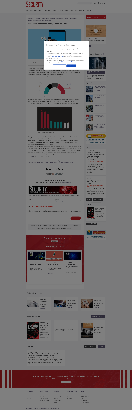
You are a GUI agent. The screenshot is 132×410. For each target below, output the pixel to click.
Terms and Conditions (57, 56)
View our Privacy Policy (67, 62)
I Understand (71, 65)
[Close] (86, 42)
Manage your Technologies (59, 65)
